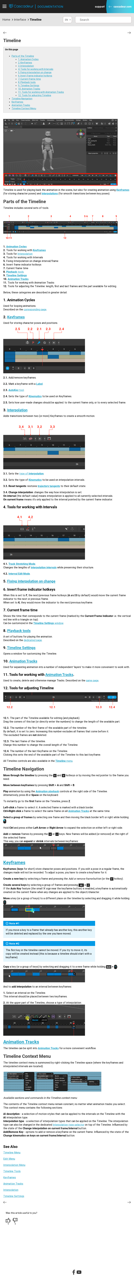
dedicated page (33, 640)
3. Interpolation (26, 66)
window (48, 623)
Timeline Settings (21, 648)
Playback (11, 271)
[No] (15, 1220)
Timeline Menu (11, 1152)
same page (92, 680)
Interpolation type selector (68, 1124)
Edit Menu (9, 1158)
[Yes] (8, 1220)
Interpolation (25, 253)
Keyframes (17, 102)
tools (20, 271)
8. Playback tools (27, 82)
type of (31, 473)
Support (100, 6)
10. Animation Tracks (29, 88)
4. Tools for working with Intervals (35, 69)
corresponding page (35, 309)
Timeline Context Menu (24, 108)
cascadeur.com (123, 6)
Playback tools (19, 631)
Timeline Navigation (22, 98)
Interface (20, 19)
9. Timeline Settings (28, 85)
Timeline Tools (12, 1171)
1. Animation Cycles (28, 59)
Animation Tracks (21, 105)
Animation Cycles (16, 246)
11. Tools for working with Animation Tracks (41, 92)
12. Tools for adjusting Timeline (34, 95)
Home (6, 19)
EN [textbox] (66, 20)
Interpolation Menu (14, 1165)
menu (64, 760)
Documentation (50, 7)
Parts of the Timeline (23, 56)
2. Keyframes (25, 62)
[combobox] (67, 19)
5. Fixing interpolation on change (34, 72)
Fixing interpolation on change (31, 581)
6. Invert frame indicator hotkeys (35, 75)
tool (16, 390)
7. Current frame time (29, 79)
